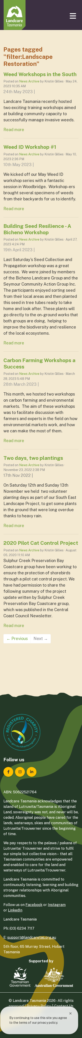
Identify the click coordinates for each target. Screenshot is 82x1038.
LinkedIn (15, 910)
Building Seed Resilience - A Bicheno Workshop (37, 229)
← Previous (17, 638)
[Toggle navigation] (73, 15)
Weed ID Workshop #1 (29, 147)
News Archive (29, 81)
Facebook (34, 905)
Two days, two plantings (33, 458)
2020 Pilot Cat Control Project (40, 543)
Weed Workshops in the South (40, 74)
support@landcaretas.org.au (31, 937)
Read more (13, 129)
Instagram (57, 905)
